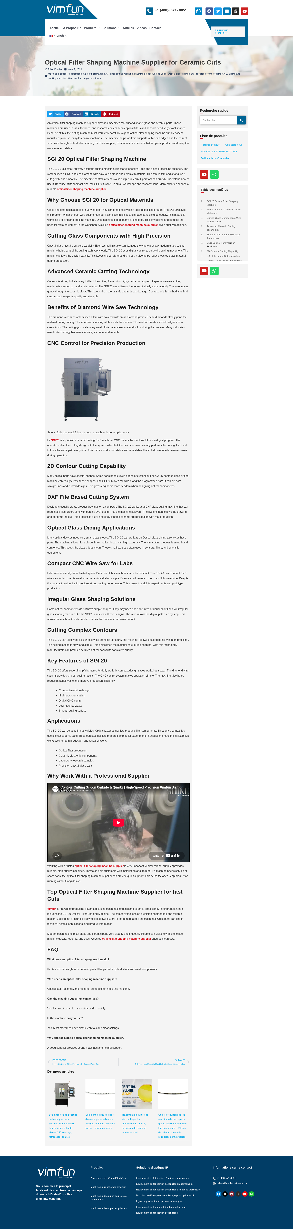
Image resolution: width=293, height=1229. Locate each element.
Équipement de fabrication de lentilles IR (157, 1212)
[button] (98, 28)
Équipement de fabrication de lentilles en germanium (164, 1183)
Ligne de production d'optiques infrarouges (159, 1201)
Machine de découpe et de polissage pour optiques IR (165, 1195)
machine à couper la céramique (65, 73)
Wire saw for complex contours (84, 78)
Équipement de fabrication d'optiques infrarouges (162, 1178)
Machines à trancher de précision (108, 1187)
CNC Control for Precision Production (221, 244)
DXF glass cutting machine (118, 73)
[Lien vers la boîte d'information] (199, 12)
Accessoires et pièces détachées (108, 1178)
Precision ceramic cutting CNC (211, 73)
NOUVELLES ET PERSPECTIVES (219, 151)
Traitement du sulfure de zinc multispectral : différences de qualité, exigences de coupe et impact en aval (135, 1123)
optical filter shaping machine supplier (133, 224)
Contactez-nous (233, 144)
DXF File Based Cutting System (223, 256)
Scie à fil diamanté (93, 73)
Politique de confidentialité (215, 158)
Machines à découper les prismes (109, 1208)
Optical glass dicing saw (180, 73)
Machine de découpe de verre (150, 73)
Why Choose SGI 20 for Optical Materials (224, 211)
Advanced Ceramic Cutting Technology (221, 228)
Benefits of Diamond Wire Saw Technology (223, 236)
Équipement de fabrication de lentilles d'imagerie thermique (168, 1189)
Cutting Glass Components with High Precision (224, 220)
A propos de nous (210, 144)
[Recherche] (241, 120)
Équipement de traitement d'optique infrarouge (161, 1207)
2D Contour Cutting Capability (223, 251)
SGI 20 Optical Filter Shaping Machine (222, 203)
